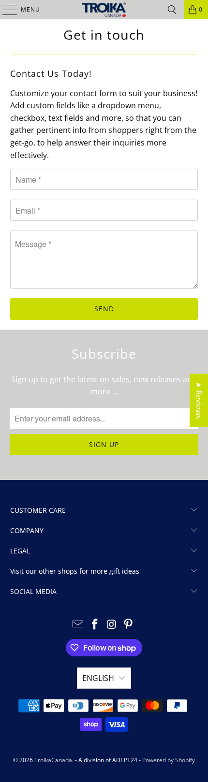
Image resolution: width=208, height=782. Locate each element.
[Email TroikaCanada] (78, 625)
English (98, 678)
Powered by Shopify (168, 760)
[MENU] (5, 9)
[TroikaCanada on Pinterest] (128, 625)
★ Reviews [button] (198, 400)
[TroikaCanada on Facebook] (95, 625)
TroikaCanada (53, 760)
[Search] (172, 9)
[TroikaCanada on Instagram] (112, 625)
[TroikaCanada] (104, 9)
